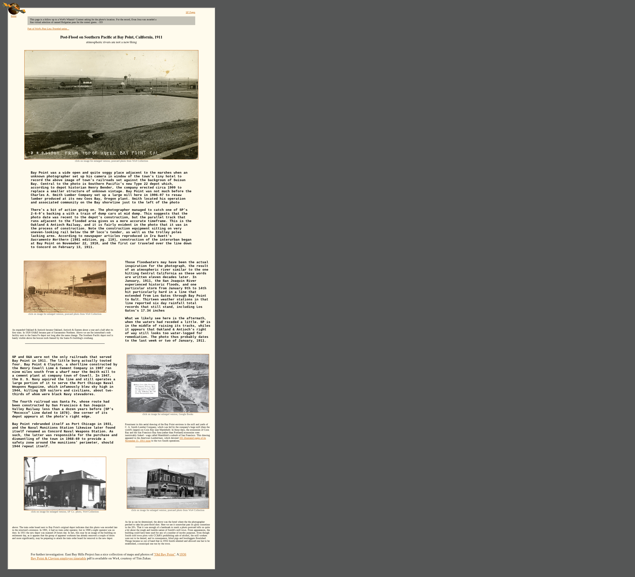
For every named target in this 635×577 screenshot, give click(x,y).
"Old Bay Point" (164, 554)
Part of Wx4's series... (48, 28)
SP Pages (190, 12)
